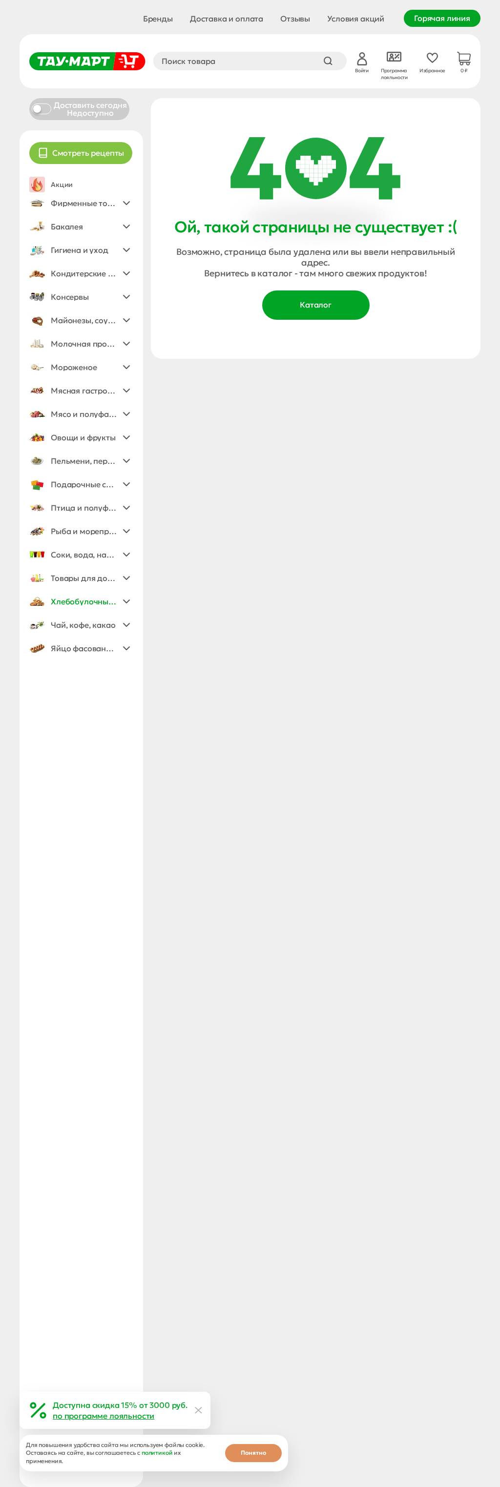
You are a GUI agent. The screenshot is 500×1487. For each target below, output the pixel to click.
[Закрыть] (199, 1410)
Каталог (316, 305)
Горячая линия (442, 18)
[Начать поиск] (328, 61)
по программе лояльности (103, 1416)
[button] (80, 203)
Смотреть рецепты (88, 153)
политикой (157, 1452)
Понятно (253, 1452)
